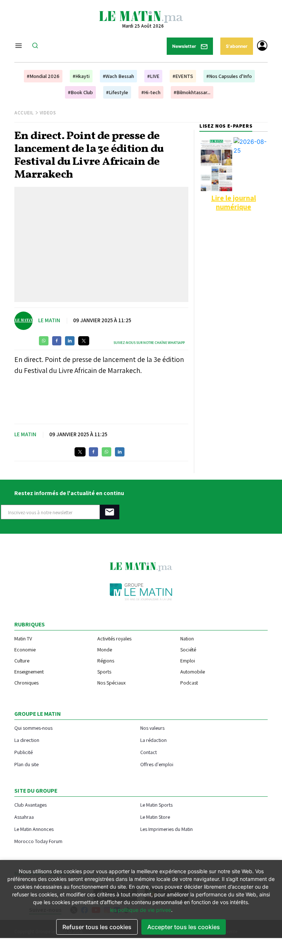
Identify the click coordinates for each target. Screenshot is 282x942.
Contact (148, 752)
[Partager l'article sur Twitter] (83, 340)
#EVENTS (183, 76)
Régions (105, 660)
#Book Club (80, 92)
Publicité (23, 752)
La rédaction (153, 740)
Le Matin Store (155, 817)
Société (188, 649)
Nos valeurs (152, 728)
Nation (187, 638)
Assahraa (24, 817)
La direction (26, 740)
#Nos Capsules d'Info (229, 76)
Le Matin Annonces (34, 829)
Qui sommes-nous (33, 728)
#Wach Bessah (118, 76)
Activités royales (114, 638)
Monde (104, 649)
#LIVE (153, 76)
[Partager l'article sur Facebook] (56, 340)
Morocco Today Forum (38, 841)
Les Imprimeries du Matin (166, 829)
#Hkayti (81, 76)
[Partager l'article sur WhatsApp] (43, 340)
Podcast (189, 682)
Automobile (192, 671)
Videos (48, 113)
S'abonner (236, 46)
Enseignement (29, 671)
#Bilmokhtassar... (192, 92)
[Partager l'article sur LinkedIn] (70, 340)
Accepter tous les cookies (183, 927)
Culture (21, 660)
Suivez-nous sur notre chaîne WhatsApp (149, 342)
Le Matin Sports (156, 804)
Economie (25, 649)
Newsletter (184, 46)
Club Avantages (30, 804)
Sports (104, 671)
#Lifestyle (117, 92)
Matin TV (23, 638)
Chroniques (26, 682)
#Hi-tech (150, 92)
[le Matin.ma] (141, 16)
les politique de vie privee (140, 910)
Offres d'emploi (156, 764)
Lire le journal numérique (233, 202)
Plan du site (26, 764)
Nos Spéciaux (111, 682)
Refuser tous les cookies (96, 927)
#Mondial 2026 (43, 76)
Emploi (187, 660)
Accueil (24, 113)
